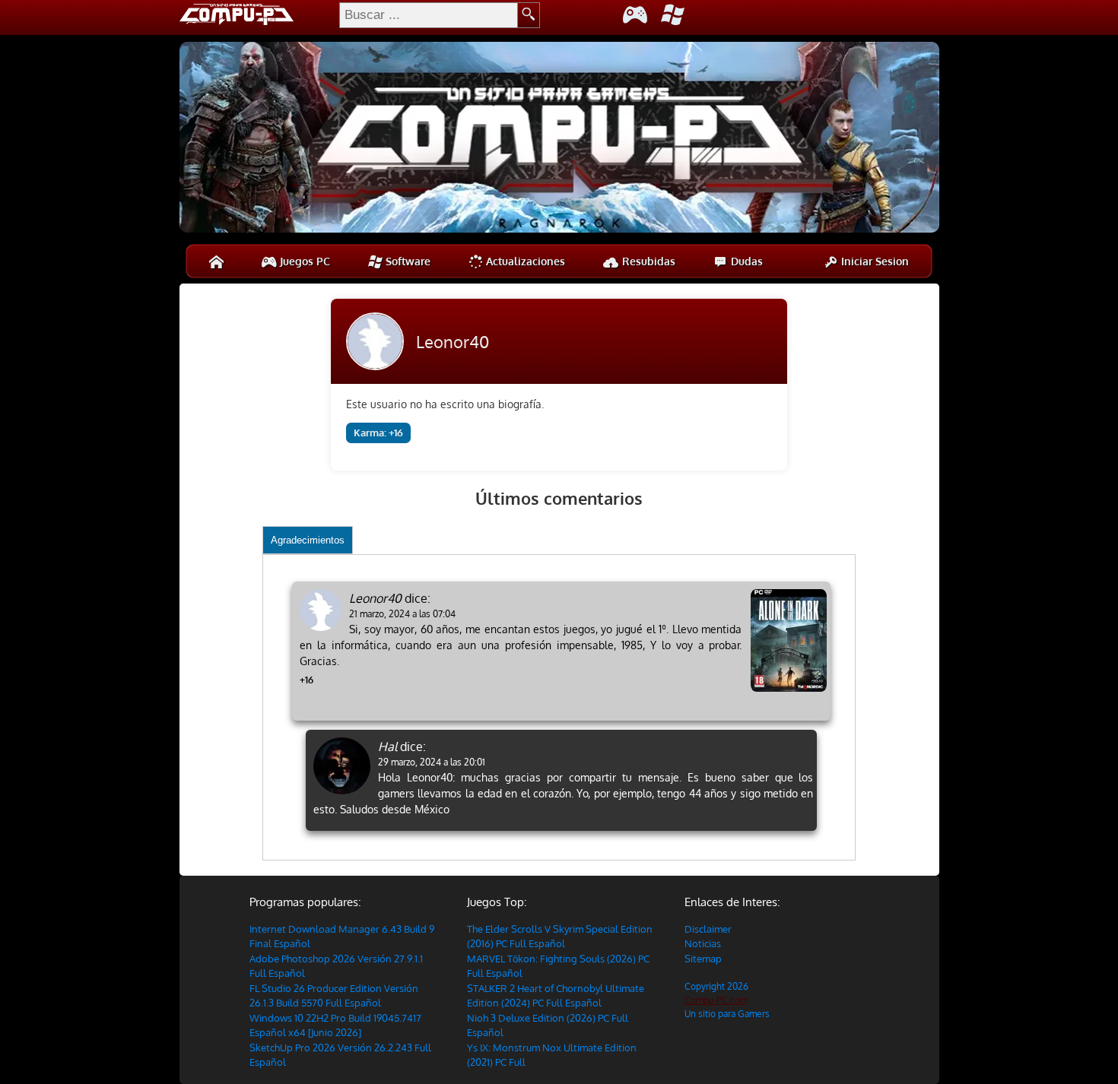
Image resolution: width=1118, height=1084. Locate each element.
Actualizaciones (524, 261)
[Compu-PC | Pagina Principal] (216, 261)
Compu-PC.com (716, 1000)
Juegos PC (303, 261)
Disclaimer (708, 929)
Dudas (745, 261)
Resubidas (647, 261)
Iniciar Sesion (873, 261)
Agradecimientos (308, 540)
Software (406, 261)
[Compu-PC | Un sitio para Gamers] (559, 139)
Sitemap (703, 958)
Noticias (702, 943)
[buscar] (529, 15)
